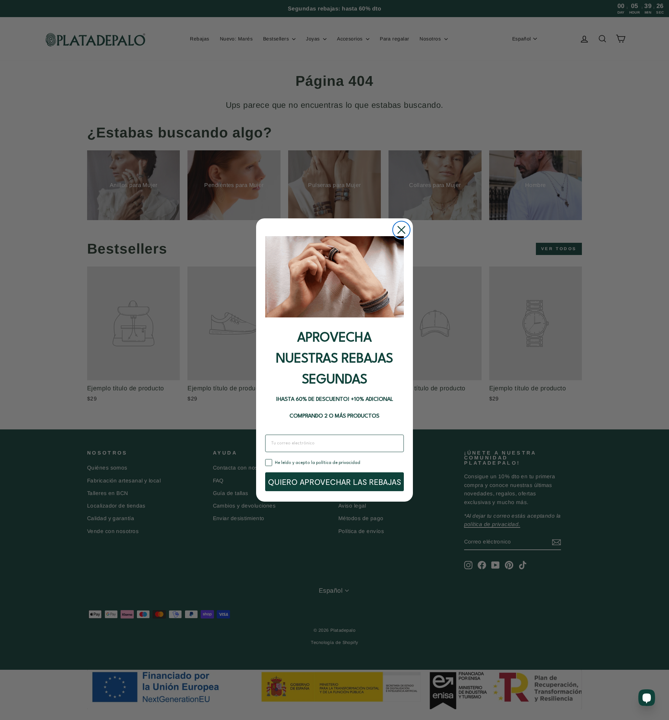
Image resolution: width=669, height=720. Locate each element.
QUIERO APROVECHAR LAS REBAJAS (334, 481)
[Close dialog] (401, 230)
